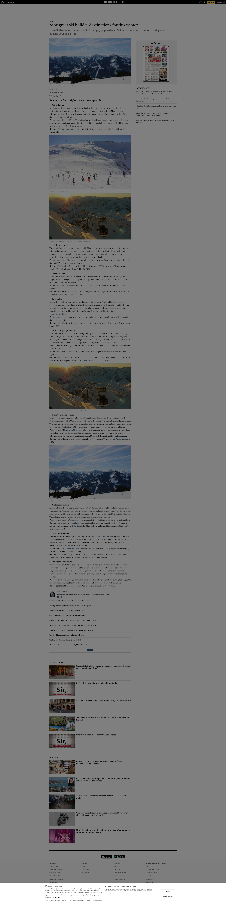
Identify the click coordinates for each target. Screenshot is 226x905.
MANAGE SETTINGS (168, 896)
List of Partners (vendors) (111, 893)
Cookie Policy (56, 897)
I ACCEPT (168, 891)
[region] (113, 894)
